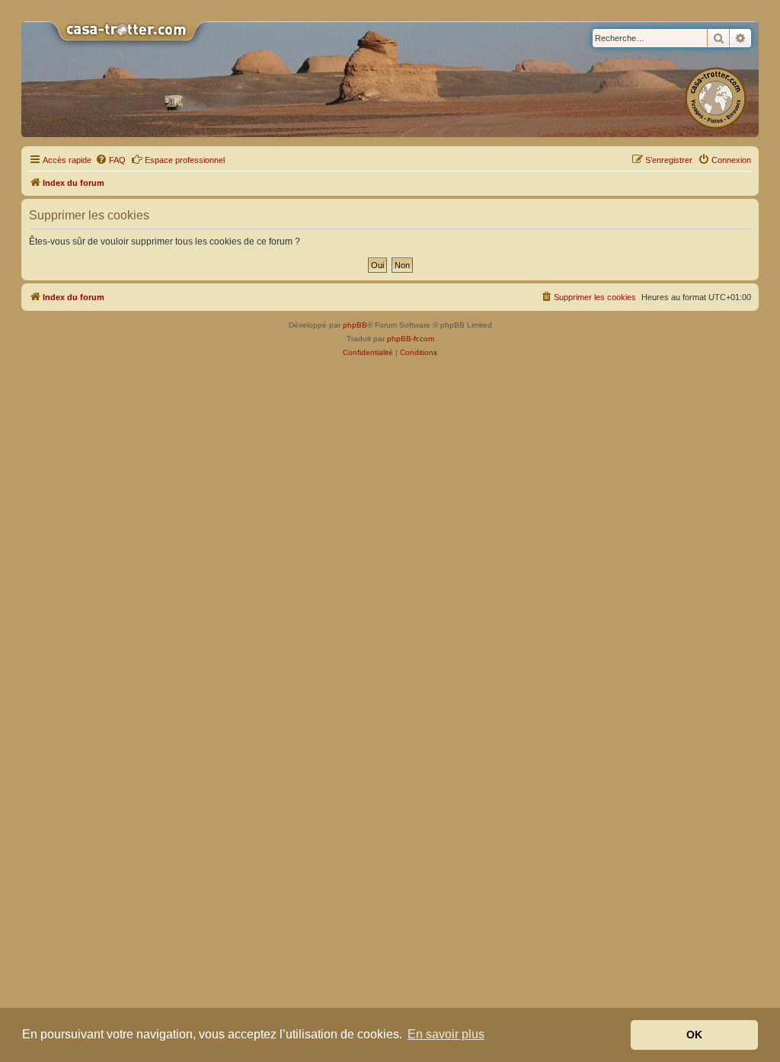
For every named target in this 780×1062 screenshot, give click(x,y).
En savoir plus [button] (446, 1034)
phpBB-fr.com (410, 338)
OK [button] (694, 1034)
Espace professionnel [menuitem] (185, 160)
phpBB (355, 325)
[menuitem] (110, 160)
